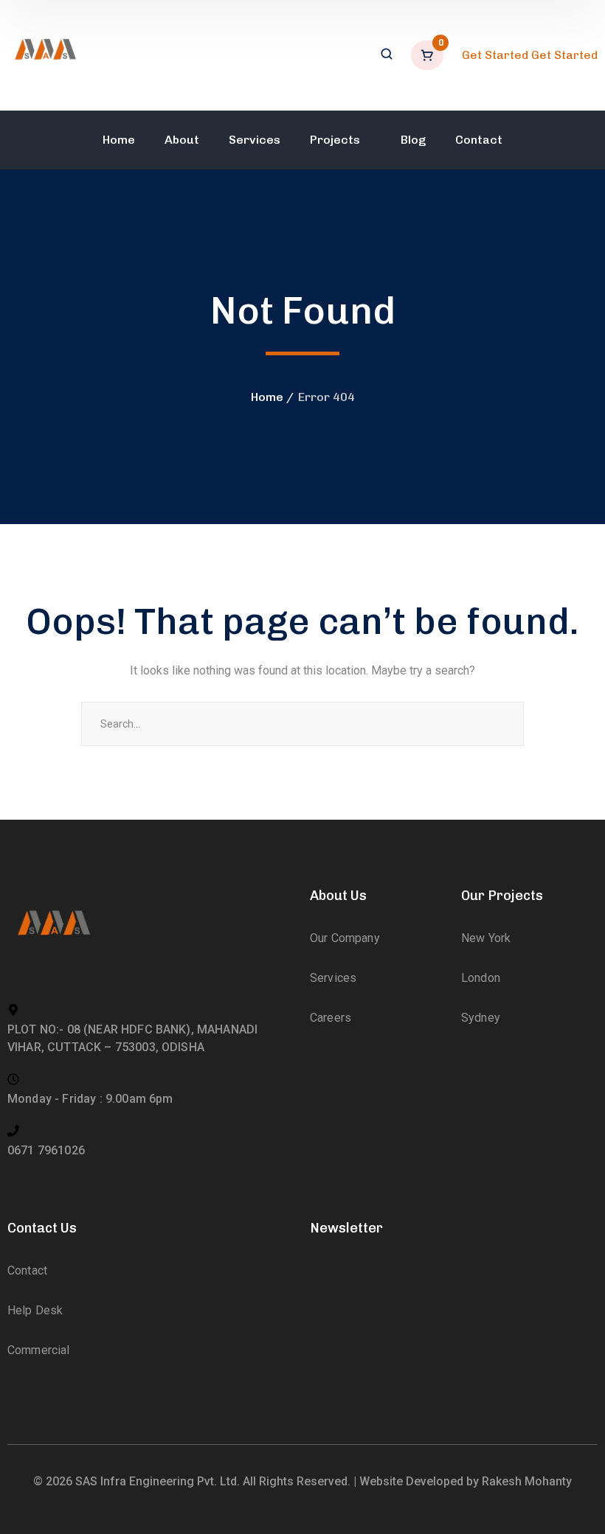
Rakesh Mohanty (527, 1481)
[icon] (324, 1304)
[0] (429, 55)
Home (267, 397)
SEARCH (502, 724)
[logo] (44, 54)
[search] (386, 55)
